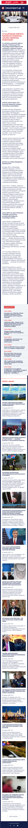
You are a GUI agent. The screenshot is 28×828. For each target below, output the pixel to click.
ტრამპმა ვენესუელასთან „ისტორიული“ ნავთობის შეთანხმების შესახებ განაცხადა (13, 655)
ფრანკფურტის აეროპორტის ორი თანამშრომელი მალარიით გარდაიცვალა (13, 340)
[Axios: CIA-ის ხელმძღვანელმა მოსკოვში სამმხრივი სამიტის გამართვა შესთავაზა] (14, 536)
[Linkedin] (14, 299)
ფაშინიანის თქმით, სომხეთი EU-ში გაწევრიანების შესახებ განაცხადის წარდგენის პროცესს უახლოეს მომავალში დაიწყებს (14, 324)
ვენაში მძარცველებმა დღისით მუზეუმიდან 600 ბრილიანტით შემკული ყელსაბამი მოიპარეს (11, 583)
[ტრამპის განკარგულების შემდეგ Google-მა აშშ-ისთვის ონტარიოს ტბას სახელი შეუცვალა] (14, 392)
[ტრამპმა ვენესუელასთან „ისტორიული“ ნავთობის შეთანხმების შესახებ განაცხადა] (14, 643)
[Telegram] (17, 299)
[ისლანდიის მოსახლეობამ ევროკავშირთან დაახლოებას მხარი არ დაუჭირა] (14, 462)
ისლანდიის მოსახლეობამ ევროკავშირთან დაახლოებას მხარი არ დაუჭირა (13, 474)
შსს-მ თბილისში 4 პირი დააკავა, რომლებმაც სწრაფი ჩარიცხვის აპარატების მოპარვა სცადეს (13, 355)
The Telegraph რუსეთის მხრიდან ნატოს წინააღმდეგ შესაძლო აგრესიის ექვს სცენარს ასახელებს (14, 691)
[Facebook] (3, 299)
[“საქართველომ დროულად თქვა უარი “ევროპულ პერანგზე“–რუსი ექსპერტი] (14, 714)
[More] (21, 299)
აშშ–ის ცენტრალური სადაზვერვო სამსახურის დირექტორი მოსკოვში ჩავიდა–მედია (13, 362)
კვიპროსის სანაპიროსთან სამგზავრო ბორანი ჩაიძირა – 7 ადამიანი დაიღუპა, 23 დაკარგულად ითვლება (14, 439)
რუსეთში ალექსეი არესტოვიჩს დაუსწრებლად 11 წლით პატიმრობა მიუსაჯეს (14, 333)
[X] (7, 299)
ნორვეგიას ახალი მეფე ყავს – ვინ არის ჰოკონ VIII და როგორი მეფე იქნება (12, 620)
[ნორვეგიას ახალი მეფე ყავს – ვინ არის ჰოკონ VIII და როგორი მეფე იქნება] (14, 608)
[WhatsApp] (10, 299)
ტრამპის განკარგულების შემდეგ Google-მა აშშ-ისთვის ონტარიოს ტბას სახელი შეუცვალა (13, 404)
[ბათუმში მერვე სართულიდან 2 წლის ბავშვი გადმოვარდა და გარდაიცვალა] (14, 749)
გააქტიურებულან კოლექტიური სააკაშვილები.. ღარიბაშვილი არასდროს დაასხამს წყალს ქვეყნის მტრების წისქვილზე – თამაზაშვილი (15, 371)
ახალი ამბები (8, 311)
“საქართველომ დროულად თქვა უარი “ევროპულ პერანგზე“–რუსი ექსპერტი (12, 726)
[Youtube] (17, 825)
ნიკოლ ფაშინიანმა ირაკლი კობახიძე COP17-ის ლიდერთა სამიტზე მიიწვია (14, 347)
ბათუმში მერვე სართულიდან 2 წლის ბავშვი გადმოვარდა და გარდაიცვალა (13, 761)
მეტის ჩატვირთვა (13, 816)
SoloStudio (17, 823)
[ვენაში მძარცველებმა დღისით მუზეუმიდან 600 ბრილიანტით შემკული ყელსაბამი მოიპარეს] (14, 571)
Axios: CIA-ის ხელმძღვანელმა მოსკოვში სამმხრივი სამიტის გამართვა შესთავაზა (11, 548)
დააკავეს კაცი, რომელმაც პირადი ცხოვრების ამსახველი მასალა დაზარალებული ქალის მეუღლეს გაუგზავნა (13, 315)
